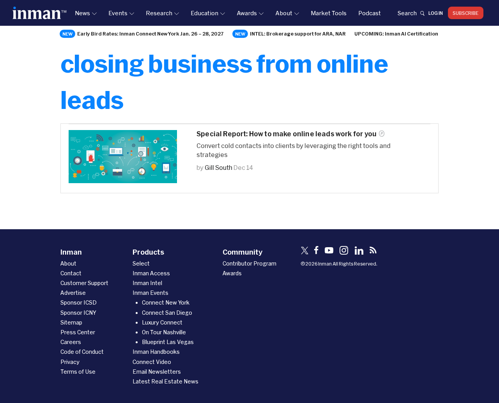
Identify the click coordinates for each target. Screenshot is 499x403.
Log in (435, 13)
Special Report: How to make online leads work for (286, 133)
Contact (70, 273)
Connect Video (152, 361)
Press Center (77, 332)
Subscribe (466, 13)
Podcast (369, 12)
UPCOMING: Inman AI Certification (396, 33)
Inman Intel (147, 283)
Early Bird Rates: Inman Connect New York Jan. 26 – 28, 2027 (150, 33)
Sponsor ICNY (78, 312)
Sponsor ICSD (78, 302)
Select (141, 263)
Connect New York (165, 302)
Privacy (70, 361)
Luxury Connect (162, 322)
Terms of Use (78, 371)
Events (117, 12)
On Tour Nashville (164, 332)
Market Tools (329, 12)
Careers (70, 342)
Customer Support (84, 283)
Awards (247, 12)
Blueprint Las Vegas (168, 342)
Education (204, 12)
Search (407, 12)
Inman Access (151, 273)
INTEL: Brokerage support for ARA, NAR (298, 33)
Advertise (73, 292)
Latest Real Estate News (165, 381)
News (82, 12)
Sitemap (71, 322)
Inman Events (150, 292)
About (283, 12)
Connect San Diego (167, 312)
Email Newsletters (157, 371)
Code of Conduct (82, 351)
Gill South (218, 167)
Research (159, 12)
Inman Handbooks (156, 351)
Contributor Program (249, 263)
